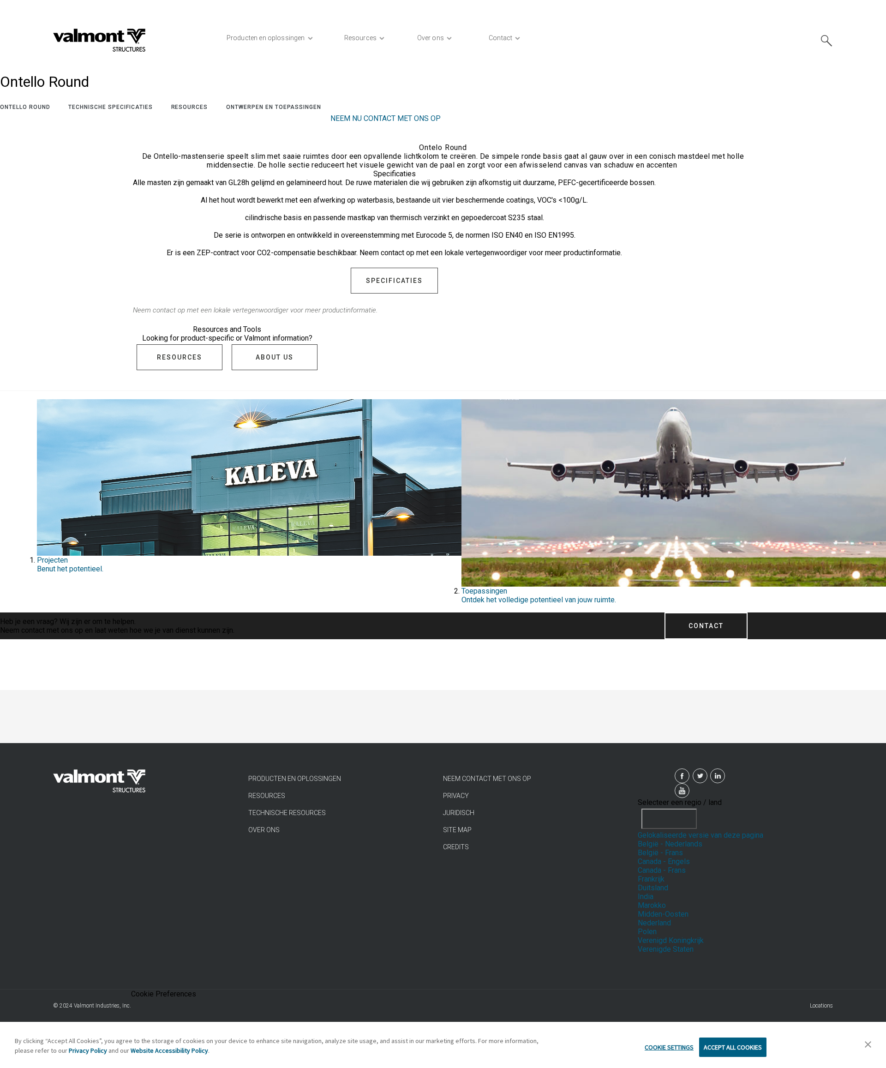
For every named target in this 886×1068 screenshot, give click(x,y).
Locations (821, 1005)
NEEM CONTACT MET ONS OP (487, 778)
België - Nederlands (670, 844)
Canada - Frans (662, 870)
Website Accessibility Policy (169, 1050)
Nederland (654, 922)
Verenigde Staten (666, 949)
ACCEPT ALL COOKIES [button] (733, 1047)
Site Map (457, 830)
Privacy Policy (88, 1050)
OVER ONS (264, 830)
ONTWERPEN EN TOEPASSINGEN (273, 107)
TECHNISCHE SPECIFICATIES (110, 107)
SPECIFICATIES (394, 280)
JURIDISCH (458, 812)
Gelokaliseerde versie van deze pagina (700, 835)
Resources (189, 107)
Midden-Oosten (663, 914)
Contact (706, 626)
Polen (647, 931)
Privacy (456, 795)
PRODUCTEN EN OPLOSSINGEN (294, 778)
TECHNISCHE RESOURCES (287, 812)
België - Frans (660, 852)
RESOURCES (266, 795)
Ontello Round (25, 107)
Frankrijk (651, 879)
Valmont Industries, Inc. (102, 1005)
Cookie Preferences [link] (163, 994)
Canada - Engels (664, 861)
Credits (456, 847)
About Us (274, 357)
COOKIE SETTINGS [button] (669, 1047)
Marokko (652, 905)
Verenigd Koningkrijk (671, 940)
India (645, 896)
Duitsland (653, 887)
